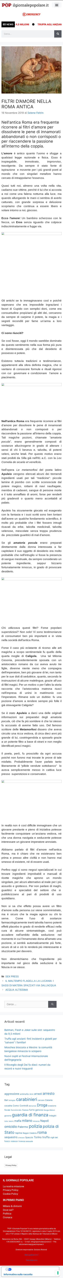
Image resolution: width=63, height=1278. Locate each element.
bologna (12, 1100)
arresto (49, 1093)
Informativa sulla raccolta (18, 1274)
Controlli (24, 1105)
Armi (31, 1094)
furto (32, 1109)
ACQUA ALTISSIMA (16, 989)
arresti (38, 1093)
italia (6, 1121)
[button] (56, 4)
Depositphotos (31, 1260)
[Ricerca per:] (26, 1004)
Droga (42, 1105)
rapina (18, 1133)
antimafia (24, 1094)
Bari (6, 1100)
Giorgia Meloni (49, 1110)
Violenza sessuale (25, 1141)
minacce (36, 1121)
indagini (52, 1115)
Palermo (23, 1126)
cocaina (8, 1105)
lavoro (11, 1121)
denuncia (32, 1106)
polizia (35, 1126)
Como (16, 1105)
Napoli (44, 1120)
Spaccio (29, 1137)
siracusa (21, 1138)
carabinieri (26, 1099)
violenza (14, 1141)
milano (27, 1120)
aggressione (11, 1093)
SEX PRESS (12, 976)
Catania (48, 1100)
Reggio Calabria (30, 1133)
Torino (38, 1137)
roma (42, 1132)
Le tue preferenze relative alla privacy (33, 1269)
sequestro (10, 1137)
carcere (41, 1100)
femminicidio (16, 1110)
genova (39, 1110)
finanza (25, 1110)
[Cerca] (58, 34)
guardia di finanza (30, 1114)
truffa (46, 1137)
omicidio (10, 1126)
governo (7, 1116)
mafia (17, 1120)
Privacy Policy (11, 1165)
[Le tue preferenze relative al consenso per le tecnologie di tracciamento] (58, 1273)
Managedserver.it (31, 1255)
